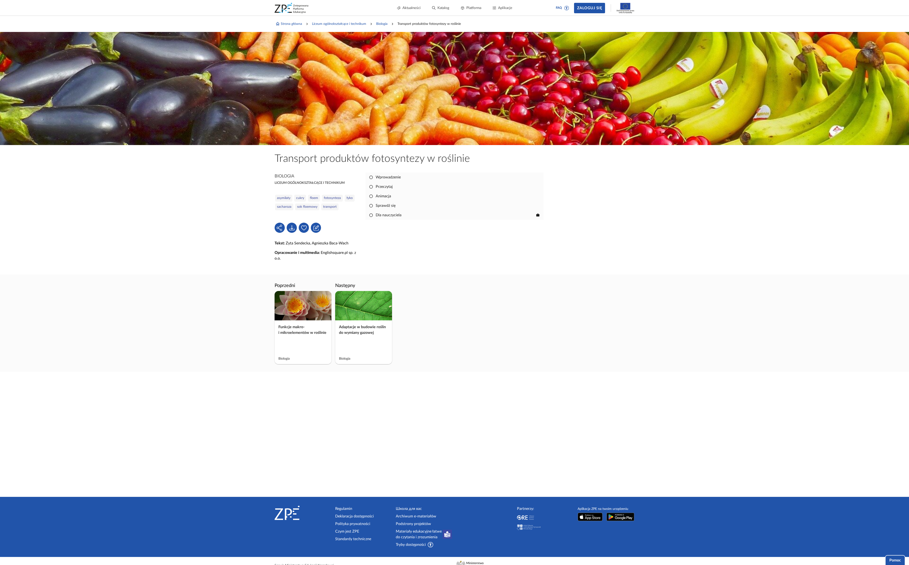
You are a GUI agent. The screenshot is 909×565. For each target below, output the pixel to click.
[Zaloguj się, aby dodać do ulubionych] (304, 228)
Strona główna (291, 24)
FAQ (559, 7)
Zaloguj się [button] (589, 8)
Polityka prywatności (352, 524)
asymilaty (283, 198)
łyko (350, 198)
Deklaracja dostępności (354, 516)
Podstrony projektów (413, 524)
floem (314, 198)
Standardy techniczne (353, 539)
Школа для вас (409, 509)
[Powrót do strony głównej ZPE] (292, 8)
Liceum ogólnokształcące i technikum (339, 24)
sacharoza (284, 206)
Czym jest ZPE (347, 531)
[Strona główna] (303, 513)
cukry (300, 198)
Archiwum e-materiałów (416, 516)
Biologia (382, 24)
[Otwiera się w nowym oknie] (590, 517)
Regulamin (343, 509)
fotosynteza (332, 198)
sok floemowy (307, 206)
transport (330, 206)
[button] (566, 8)
